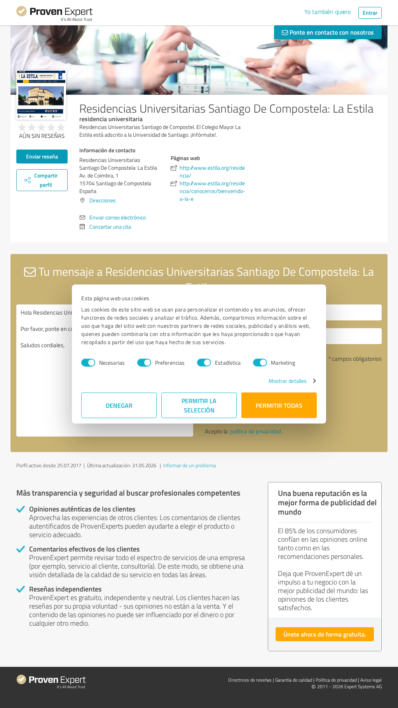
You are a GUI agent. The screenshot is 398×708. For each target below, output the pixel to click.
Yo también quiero (327, 11)
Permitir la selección (199, 405)
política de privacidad (255, 431)
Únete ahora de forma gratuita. (324, 634)
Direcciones (102, 200)
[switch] (144, 362)
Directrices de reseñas (250, 680)
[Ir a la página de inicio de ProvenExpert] (54, 15)
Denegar (119, 405)
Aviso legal (371, 680)
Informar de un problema (189, 465)
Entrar (370, 12)
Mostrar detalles (288, 380)
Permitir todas (279, 405)
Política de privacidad (336, 680)
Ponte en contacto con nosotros (331, 32)
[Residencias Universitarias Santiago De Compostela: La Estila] (41, 95)
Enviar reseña (42, 156)
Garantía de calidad (293, 680)
